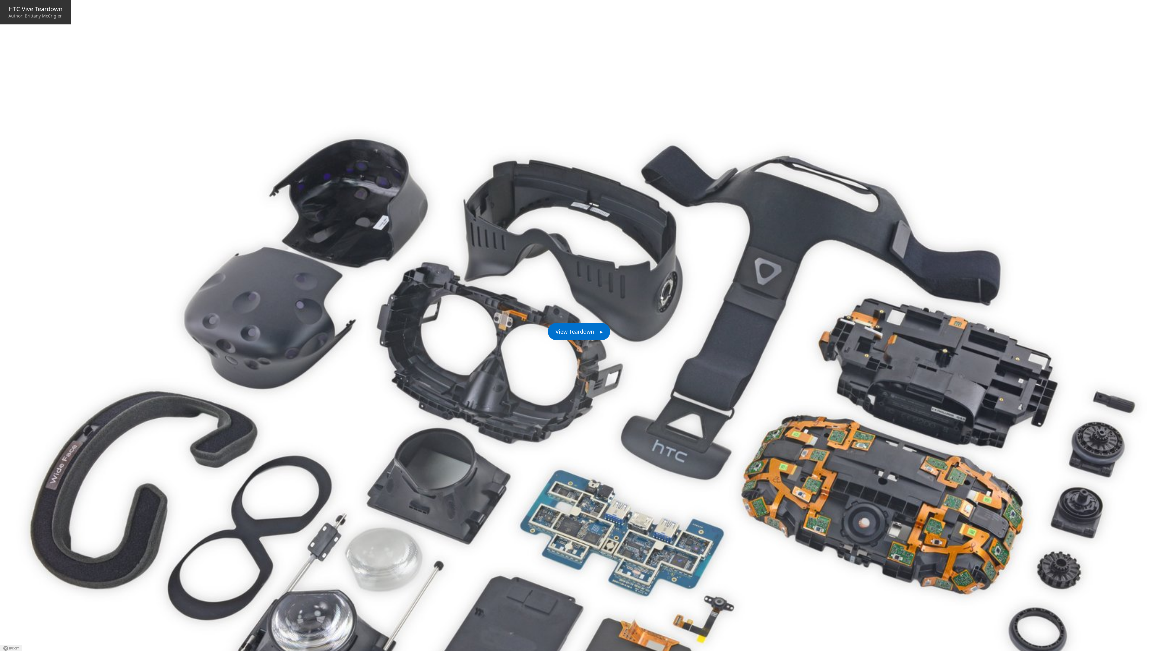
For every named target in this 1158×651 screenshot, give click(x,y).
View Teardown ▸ (579, 331)
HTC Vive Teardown (35, 9)
